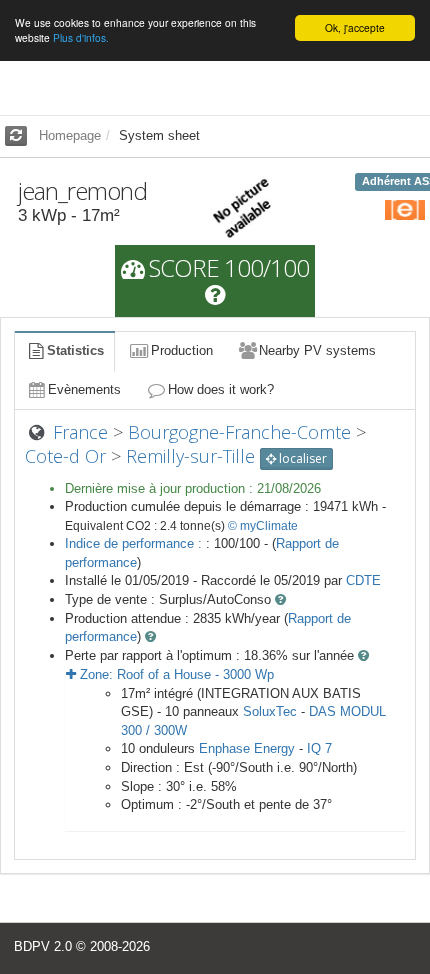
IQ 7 (319, 748)
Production (182, 350)
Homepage (70, 135)
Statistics (75, 350)
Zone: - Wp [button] (175, 674)
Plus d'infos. (81, 37)
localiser (301, 458)
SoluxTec (270, 711)
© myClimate (263, 526)
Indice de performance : (135, 543)
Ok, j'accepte (355, 27)
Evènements (84, 389)
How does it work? (221, 389)
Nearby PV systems (317, 350)
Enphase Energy (247, 748)
